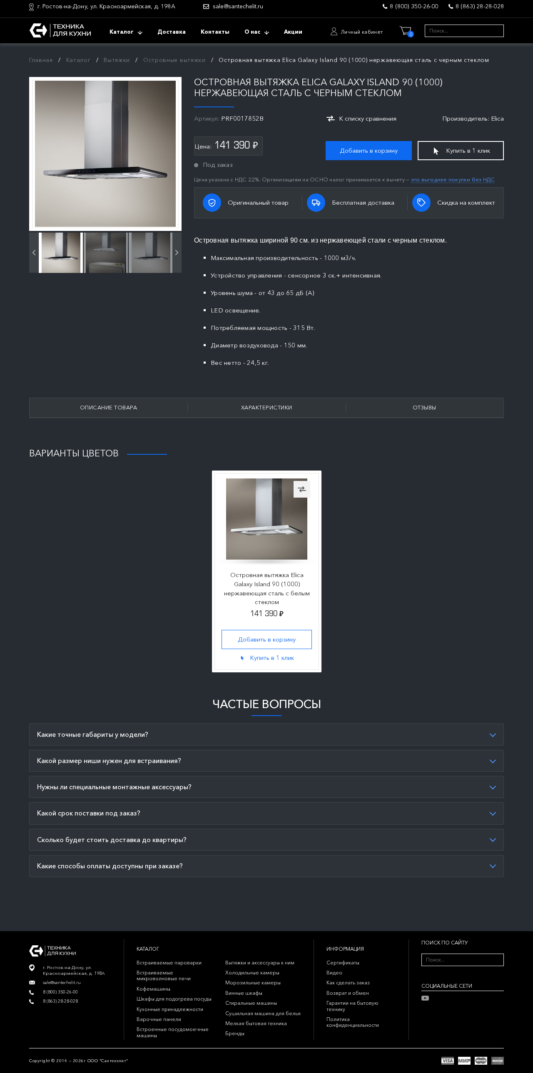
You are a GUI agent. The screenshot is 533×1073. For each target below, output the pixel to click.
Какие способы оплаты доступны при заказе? (110, 866)
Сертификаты (342, 962)
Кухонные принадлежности (170, 1009)
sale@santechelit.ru (238, 6)
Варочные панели (159, 1019)
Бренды (234, 1033)
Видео (334, 972)
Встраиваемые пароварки (169, 962)
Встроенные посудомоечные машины (173, 1032)
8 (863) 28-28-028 (480, 6)
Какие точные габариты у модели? (92, 734)
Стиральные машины (251, 1003)
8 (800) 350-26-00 (414, 6)
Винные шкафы (243, 993)
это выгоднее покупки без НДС (453, 179)
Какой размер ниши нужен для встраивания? (109, 760)
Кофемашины (153, 989)
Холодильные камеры (252, 972)
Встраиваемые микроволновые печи (164, 975)
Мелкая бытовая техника (256, 1023)
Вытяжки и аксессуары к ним (259, 962)
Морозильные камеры (253, 982)
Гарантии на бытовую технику (352, 1006)
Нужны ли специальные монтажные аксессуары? (114, 787)
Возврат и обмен (347, 993)
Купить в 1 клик (468, 150)
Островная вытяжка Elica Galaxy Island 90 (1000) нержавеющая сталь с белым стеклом (266, 588)
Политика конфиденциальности (352, 1022)
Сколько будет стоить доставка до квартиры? (112, 839)
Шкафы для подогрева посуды (174, 999)
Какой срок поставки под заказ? (88, 813)
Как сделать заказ (348, 982)
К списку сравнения (367, 118)
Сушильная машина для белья (263, 1013)
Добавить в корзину (369, 150)
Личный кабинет (362, 32)
